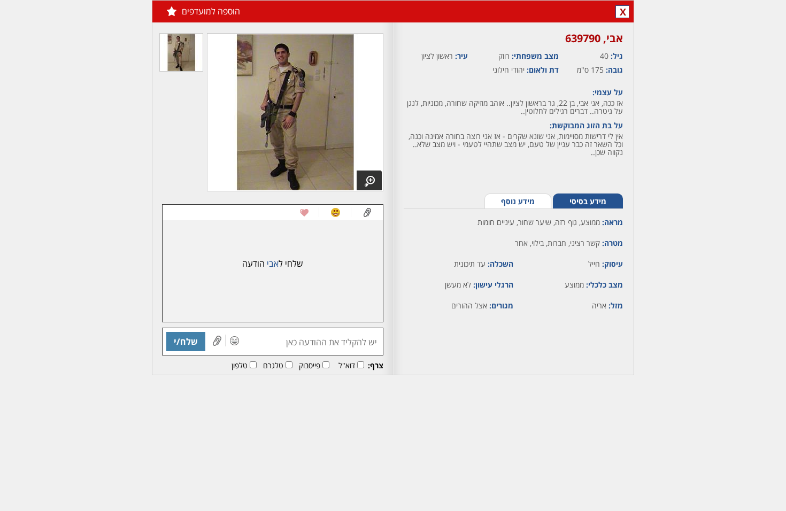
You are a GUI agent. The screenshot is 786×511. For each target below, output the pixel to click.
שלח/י (186, 341)
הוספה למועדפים (211, 11)
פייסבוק (309, 365)
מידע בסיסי (587, 201)
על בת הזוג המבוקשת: (586, 125)
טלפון (240, 365)
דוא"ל (346, 365)
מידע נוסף (518, 201)
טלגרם (273, 365)
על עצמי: (607, 92)
